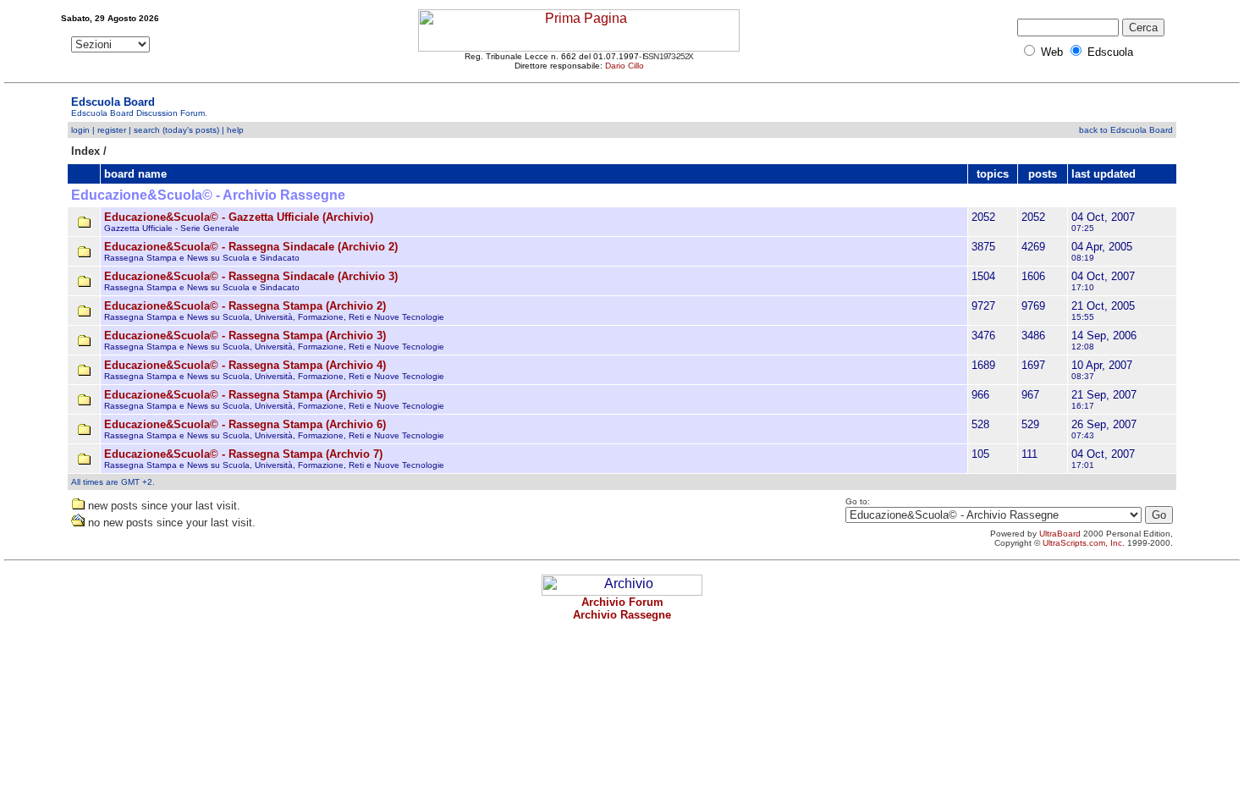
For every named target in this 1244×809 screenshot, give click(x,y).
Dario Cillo (624, 65)
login (80, 130)
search (147, 130)
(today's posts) (190, 130)
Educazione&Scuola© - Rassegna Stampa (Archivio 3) (245, 335)
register (111, 130)
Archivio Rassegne (622, 614)
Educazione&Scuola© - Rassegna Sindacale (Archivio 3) (251, 276)
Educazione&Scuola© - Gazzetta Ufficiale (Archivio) (238, 217)
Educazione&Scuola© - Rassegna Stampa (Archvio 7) (243, 454)
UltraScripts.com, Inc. (1084, 543)
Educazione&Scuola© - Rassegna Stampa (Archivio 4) (245, 365)
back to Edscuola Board (1126, 130)
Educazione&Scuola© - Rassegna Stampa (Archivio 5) (245, 394)
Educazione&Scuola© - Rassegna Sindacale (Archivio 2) (251, 246)
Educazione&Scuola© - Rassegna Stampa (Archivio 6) (245, 424)
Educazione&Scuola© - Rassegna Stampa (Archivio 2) (245, 306)
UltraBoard (1060, 533)
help (235, 130)
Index (85, 151)
